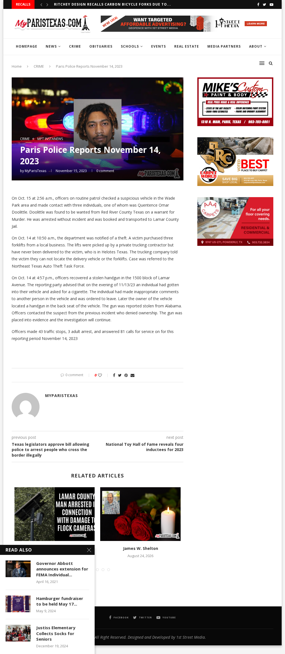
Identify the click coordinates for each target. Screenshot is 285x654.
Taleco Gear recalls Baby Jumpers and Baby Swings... (111, 5)
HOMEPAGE (26, 46)
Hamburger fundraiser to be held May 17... (59, 601)
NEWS (51, 46)
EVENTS (158, 46)
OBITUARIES (100, 46)
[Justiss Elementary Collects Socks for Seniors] (18, 633)
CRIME (75, 46)
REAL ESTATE (186, 46)
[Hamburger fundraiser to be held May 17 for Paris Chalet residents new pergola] (18, 604)
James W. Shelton (140, 548)
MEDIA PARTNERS (224, 46)
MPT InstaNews (50, 139)
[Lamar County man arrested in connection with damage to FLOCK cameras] (54, 514)
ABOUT (255, 46)
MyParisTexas (35, 170)
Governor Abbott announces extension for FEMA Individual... (62, 568)
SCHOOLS (130, 46)
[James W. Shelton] (140, 514)
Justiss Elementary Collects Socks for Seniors (55, 633)
